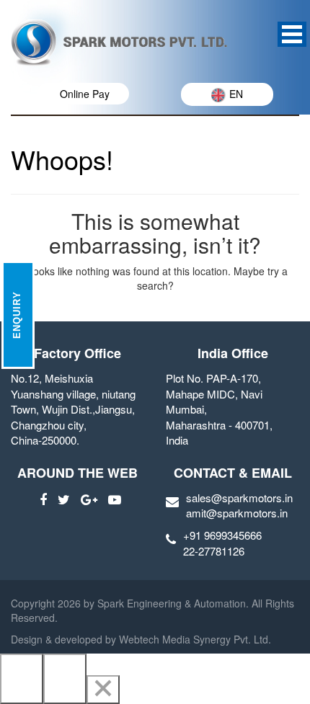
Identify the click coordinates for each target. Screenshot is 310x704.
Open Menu (292, 34)
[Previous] (21, 679)
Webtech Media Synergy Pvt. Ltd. (193, 639)
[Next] (65, 679)
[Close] (103, 689)
